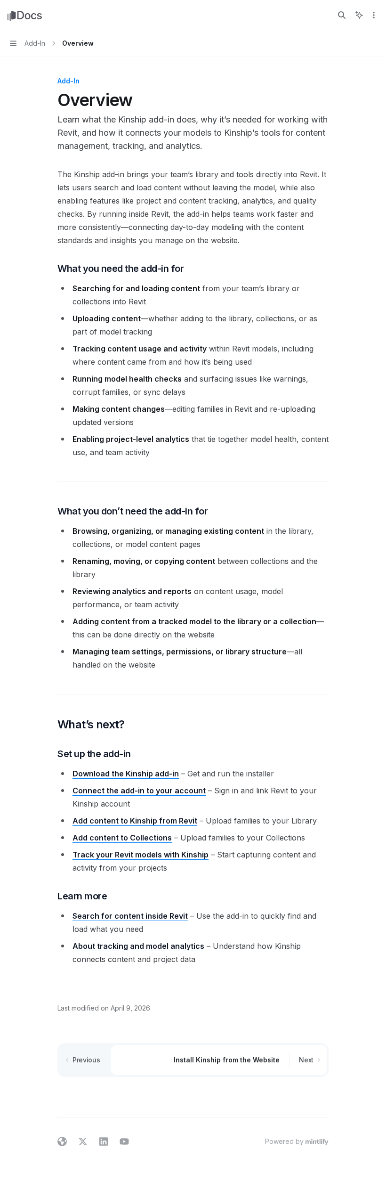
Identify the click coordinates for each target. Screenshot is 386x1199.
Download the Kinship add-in (125, 773)
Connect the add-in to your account (139, 790)
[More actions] (373, 15)
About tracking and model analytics (138, 946)
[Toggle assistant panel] (359, 15)
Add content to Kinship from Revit (134, 820)
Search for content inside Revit (130, 916)
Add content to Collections (122, 837)
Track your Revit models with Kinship (140, 854)
